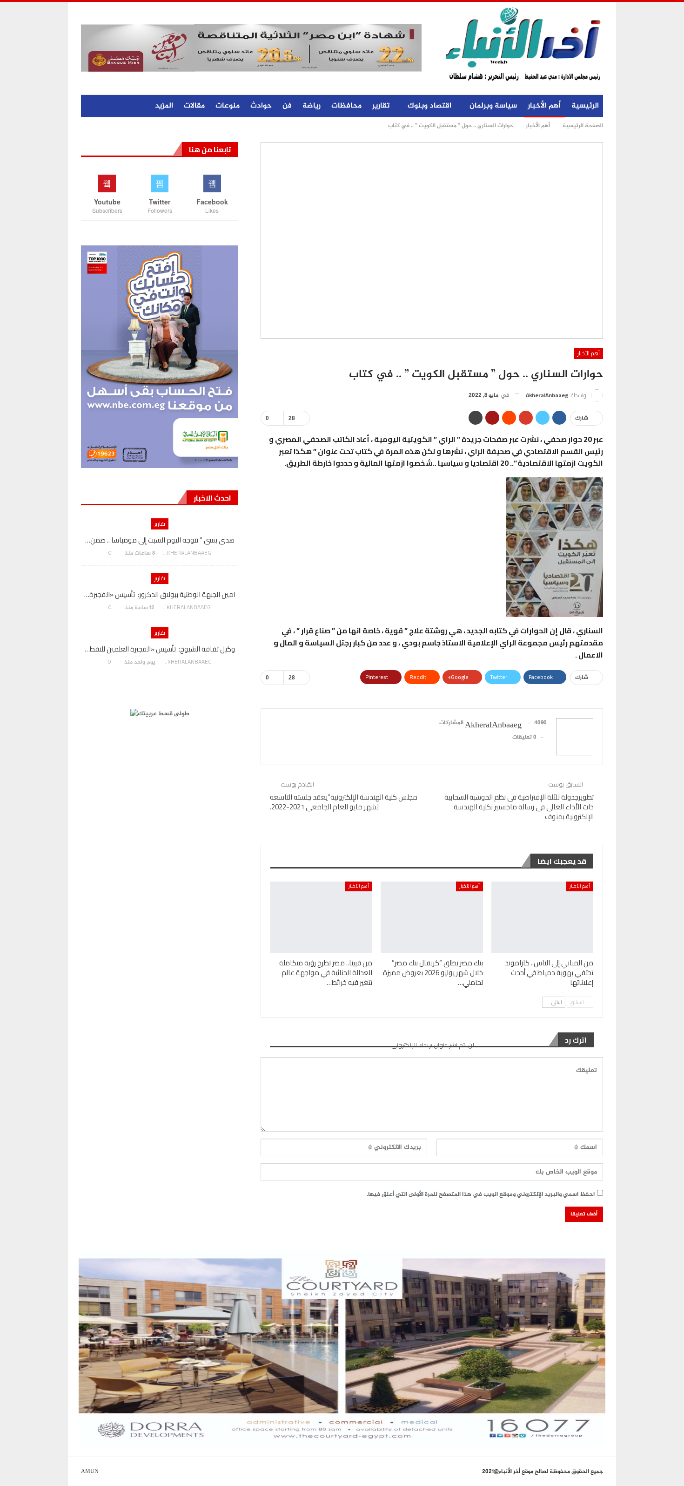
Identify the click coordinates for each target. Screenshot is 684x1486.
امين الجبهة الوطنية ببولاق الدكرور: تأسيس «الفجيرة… (159, 594)
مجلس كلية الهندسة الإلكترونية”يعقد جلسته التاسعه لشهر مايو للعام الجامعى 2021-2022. (343, 802)
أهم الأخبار (544, 106)
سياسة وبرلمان (493, 106)
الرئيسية (585, 106)
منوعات (227, 106)
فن (287, 106)
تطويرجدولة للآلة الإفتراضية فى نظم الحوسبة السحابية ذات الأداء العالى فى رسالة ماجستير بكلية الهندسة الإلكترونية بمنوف (519, 806)
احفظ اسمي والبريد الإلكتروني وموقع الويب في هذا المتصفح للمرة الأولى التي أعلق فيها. (481, 1194)
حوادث (261, 106)
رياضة (311, 106)
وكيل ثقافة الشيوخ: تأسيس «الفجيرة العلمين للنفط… (160, 649)
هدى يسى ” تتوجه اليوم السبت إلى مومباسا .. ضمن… (160, 540)
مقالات (194, 106)
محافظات (346, 106)
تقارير (380, 106)
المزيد (164, 106)
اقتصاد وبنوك (429, 106)
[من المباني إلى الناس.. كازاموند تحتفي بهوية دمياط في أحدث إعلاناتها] (542, 917)
